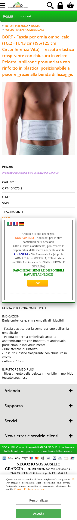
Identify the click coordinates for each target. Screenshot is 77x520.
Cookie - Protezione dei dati (29, 489)
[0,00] (71, 5)
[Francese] (16, 224)
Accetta (38, 513)
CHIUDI (73, 479)
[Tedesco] (22, 224)
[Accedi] (61, 5)
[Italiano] (10, 224)
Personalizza (38, 500)
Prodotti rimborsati (17, 16)
